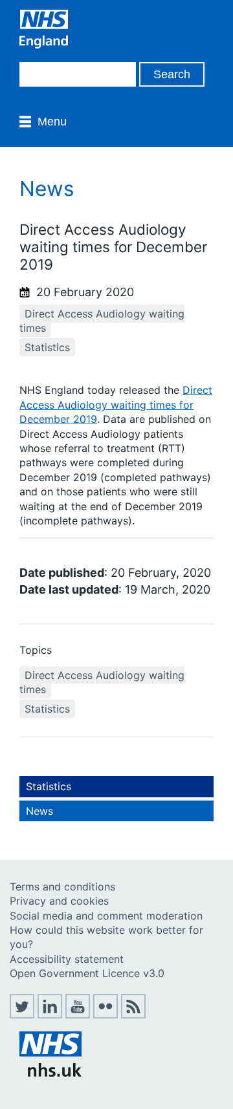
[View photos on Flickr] (105, 1014)
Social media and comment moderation (106, 915)
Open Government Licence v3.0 (87, 973)
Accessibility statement (67, 959)
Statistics (47, 347)
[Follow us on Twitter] (22, 1014)
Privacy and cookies (59, 900)
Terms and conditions (62, 886)
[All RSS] (133, 1014)
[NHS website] (50, 1072)
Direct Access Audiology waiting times (101, 320)
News (39, 810)
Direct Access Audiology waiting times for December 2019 (115, 404)
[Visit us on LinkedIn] (50, 1014)
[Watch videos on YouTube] (77, 1014)
